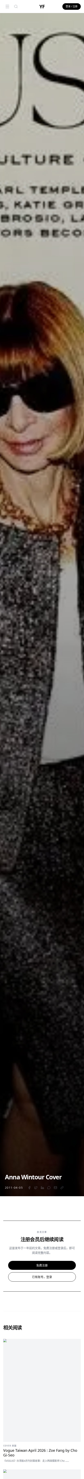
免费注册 (42, 1265)
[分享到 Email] (55, 1187)
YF (42, 6)
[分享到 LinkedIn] (42, 1187)
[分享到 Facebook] (29, 1187)
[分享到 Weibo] (49, 1187)
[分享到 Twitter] (36, 1187)
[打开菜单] (7, 6)
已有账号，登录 (42, 1277)
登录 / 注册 (71, 6)
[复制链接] (62, 1187)
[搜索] (16, 6)
